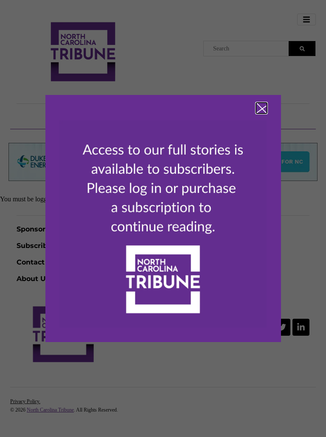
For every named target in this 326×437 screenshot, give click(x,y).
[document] (163, 218)
